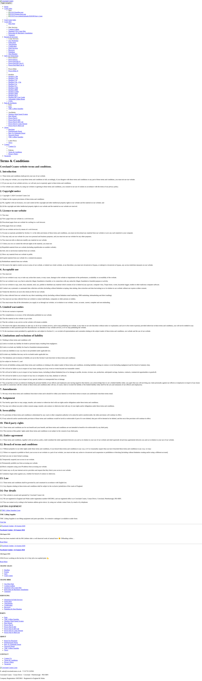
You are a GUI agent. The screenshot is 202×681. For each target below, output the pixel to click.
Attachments (12, 44)
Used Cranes (8, 576)
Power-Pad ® (12, 59)
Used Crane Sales (10, 20)
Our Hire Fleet (9, 584)
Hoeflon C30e (13, 76)
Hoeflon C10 (12, 80)
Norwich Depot (13, 135)
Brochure (11, 129)
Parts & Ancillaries (10, 103)
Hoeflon (7, 570)
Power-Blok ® (13, 71)
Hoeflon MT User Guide (16, 97)
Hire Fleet (11, 24)
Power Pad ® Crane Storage (17, 124)
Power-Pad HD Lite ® (15, 63)
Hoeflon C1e (12, 84)
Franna (6, 572)
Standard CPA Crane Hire (17, 31)
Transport (11, 35)
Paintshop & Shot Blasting (13, 609)
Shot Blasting (12, 54)
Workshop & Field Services (13, 600)
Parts (10, 107)
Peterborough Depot (15, 131)
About (6, 127)
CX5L (10, 101)
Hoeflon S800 (13, 90)
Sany (6, 574)
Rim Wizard (12, 116)
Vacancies (7, 156)
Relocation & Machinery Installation (20, 33)
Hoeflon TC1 (12, 86)
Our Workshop (13, 41)
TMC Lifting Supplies (15, 109)
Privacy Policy (13, 154)
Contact (6, 144)
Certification (12, 46)
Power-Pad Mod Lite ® (16, 65)
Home (6, 7)
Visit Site (3, 522)
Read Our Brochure (10, 641)
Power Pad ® (12, 118)
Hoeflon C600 (13, 88)
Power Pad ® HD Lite (15, 122)
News (10, 143)
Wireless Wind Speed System (18, 114)
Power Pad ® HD (14, 120)
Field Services (13, 48)
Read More (3, 542)
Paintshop (11, 52)
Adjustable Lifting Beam (16, 99)
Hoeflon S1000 (13, 92)
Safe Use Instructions (11, 56)
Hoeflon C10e (13, 78)
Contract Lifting (13, 29)
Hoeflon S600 (13, 93)
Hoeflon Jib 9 (12, 95)
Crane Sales (8, 8)
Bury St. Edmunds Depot (16, 133)
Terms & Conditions (15, 152)
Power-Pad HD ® (14, 61)
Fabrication (12, 42)
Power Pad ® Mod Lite (16, 126)
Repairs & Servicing (11, 37)
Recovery (11, 50)
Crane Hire (8, 22)
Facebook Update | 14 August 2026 (12, 550)
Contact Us (12, 146)
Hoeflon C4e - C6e (14, 82)
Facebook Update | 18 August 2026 (12, 530)
